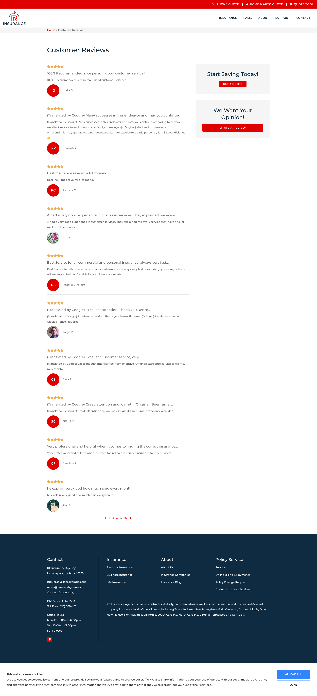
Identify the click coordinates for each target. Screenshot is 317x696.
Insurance (228, 17)
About (263, 17)
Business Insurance (120, 574)
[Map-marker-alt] (49, 639)
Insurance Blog (171, 582)
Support (282, 17)
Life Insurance (116, 582)
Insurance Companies (175, 574)
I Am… (247, 17)
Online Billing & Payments (232, 574)
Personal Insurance (120, 567)
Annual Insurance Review (232, 589)
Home (51, 30)
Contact (303, 17)
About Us (167, 567)
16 (125, 517)
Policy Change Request (231, 582)
